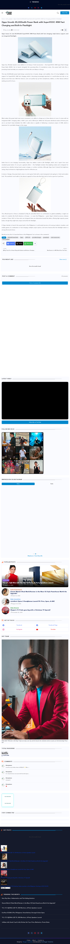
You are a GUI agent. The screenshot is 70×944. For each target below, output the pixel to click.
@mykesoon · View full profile (35, 555)
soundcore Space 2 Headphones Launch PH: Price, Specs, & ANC (32, 601)
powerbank (46, 237)
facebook (19, 625)
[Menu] (2, 13)
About (34, 940)
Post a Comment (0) (35, 283)
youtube (53, 629)
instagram (19, 629)
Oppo (21, 237)
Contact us (41, 940)
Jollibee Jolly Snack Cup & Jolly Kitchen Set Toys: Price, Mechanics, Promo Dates (26, 922)
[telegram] (41, 8)
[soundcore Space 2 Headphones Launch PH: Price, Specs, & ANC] (5, 602)
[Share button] (35, 243)
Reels (52, 483)
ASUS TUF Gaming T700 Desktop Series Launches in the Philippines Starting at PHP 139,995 (24, 886)
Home (3, 18)
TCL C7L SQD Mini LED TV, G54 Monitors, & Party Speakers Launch (18, 852)
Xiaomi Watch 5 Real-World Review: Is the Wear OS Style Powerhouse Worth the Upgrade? (38, 592)
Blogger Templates (28, 941)
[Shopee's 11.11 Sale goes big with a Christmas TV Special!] (5, 610)
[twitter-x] (32, 8)
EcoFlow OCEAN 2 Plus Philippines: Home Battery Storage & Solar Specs (23, 912)
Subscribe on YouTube (35, 422)
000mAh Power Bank (13, 237)
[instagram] (38, 8)
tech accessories (55, 237)
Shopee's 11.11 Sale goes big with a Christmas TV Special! (30, 610)
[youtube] (35, 8)
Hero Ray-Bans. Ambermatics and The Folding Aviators (18, 898)
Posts (18, 483)
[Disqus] (35, 308)
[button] (58, 13)
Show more (62, 259)
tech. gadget (9, 18)
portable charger (36, 237)
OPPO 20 (27, 237)
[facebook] (28, 8)
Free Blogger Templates (47, 941)
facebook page (53, 625)
